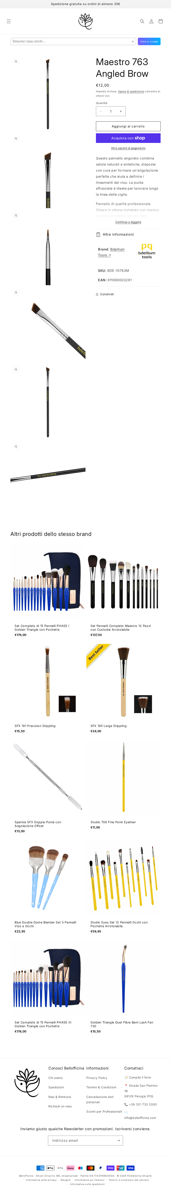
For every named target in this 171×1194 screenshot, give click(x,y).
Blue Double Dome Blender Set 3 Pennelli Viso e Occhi (45, 924)
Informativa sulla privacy (41, 1180)
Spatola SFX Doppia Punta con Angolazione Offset (38, 824)
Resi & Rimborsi (59, 1097)
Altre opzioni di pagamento (128, 148)
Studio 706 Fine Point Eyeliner (113, 822)
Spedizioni (56, 1087)
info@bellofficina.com (140, 1118)
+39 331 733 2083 (143, 1104)
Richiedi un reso (60, 1106)
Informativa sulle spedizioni (87, 1184)
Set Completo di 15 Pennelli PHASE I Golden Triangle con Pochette (42, 627)
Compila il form (140, 1077)
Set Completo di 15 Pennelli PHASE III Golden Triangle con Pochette (43, 1024)
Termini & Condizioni (101, 1087)
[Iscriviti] (118, 1140)
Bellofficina (26, 1175)
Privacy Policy (96, 1078)
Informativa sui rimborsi (90, 1180)
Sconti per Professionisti (104, 1111)
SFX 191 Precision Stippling (35, 726)
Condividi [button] (107, 294)
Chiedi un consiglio (149, 41)
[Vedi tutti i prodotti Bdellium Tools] (146, 252)
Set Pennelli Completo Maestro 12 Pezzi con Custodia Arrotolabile (121, 627)
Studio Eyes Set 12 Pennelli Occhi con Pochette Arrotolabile (119, 924)
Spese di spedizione (131, 91)
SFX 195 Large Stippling (109, 726)
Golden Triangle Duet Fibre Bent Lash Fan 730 (122, 1024)
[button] (8, 21)
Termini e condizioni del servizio (129, 1180)
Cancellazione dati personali (100, 1099)
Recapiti (66, 1180)
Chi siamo (55, 1078)
